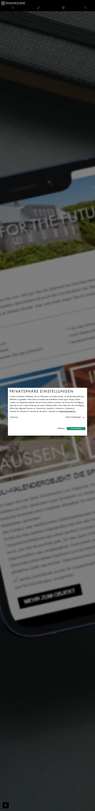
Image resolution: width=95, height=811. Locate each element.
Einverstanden (76, 428)
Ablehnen (61, 428)
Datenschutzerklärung (67, 411)
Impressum (14, 417)
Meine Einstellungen (73, 417)
